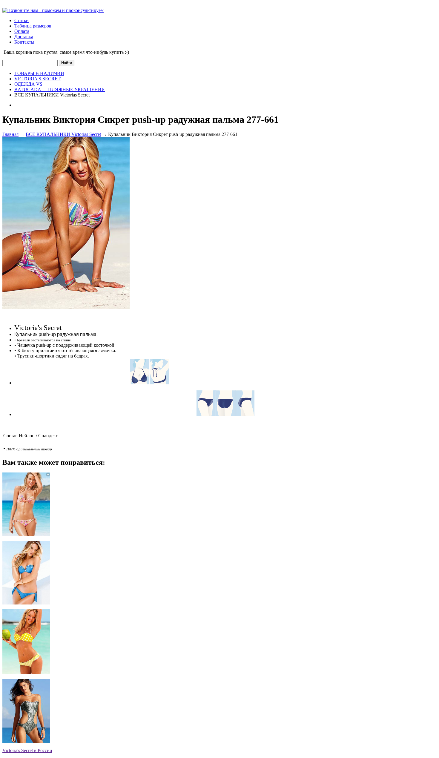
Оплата (21, 31)
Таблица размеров (32, 25)
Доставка (23, 36)
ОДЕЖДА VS (28, 84)
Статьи (21, 20)
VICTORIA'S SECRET (37, 78)
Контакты (24, 42)
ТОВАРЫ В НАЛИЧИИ (39, 73)
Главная (10, 134)
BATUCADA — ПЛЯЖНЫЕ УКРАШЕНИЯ (59, 89)
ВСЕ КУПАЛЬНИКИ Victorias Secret (63, 134)
